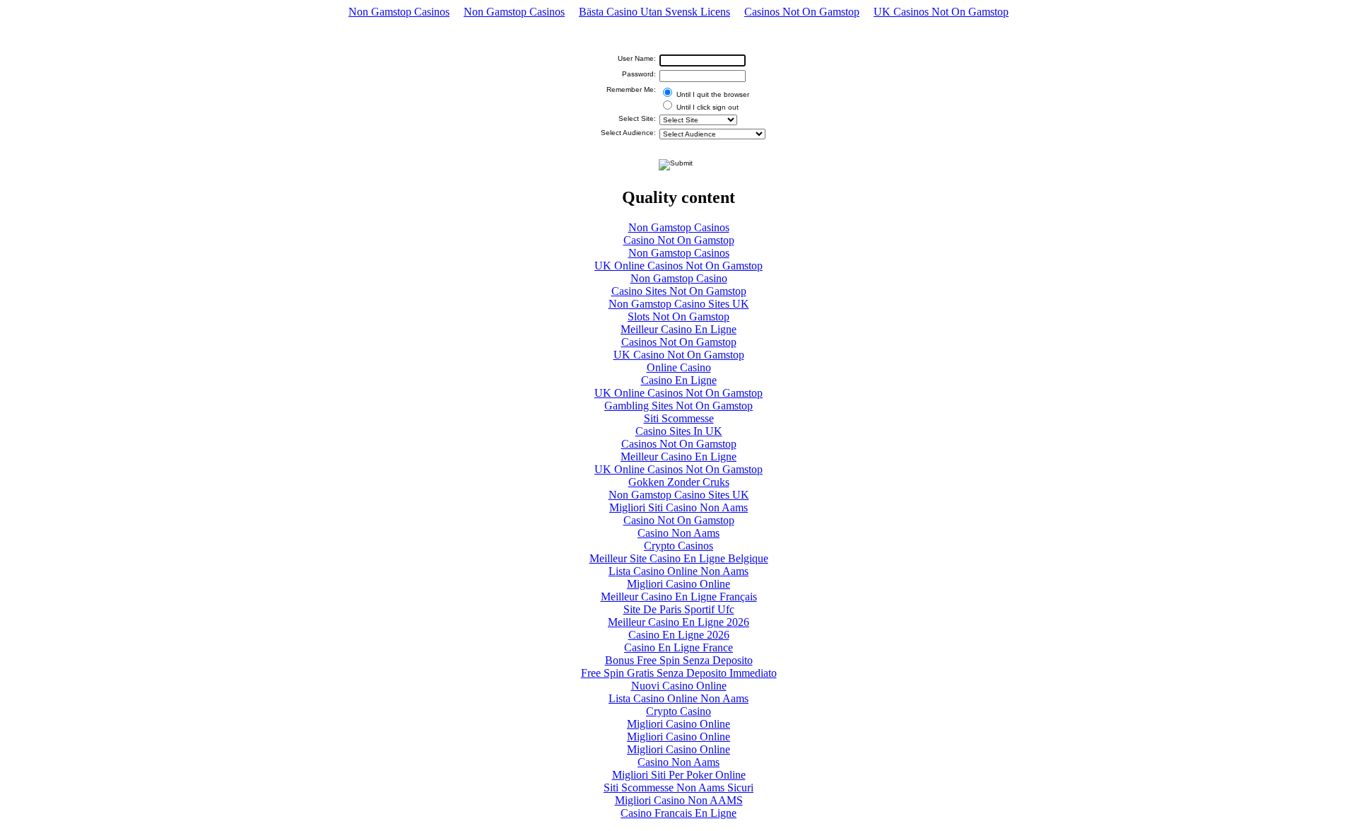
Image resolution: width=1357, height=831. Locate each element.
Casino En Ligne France (678, 647)
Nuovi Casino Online (679, 686)
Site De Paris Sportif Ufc (678, 609)
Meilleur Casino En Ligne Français (679, 597)
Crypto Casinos (678, 546)
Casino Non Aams (678, 533)
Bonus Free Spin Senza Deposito (679, 660)
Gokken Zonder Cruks (678, 482)
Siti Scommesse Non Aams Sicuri (678, 787)
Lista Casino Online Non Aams (678, 571)
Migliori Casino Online (678, 584)
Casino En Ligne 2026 (678, 635)
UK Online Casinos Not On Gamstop (678, 266)
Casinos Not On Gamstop (801, 12)
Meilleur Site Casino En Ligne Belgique (678, 558)
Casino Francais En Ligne (678, 813)
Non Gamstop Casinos (399, 12)
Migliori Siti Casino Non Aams (678, 507)
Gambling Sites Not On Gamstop (678, 406)
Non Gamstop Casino (678, 278)
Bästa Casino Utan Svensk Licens (654, 12)
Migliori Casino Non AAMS (679, 800)
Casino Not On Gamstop (678, 240)
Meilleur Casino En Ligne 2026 (678, 622)
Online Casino (679, 367)
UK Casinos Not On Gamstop (941, 12)
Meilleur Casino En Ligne (678, 329)
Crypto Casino (678, 711)
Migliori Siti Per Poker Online (679, 775)
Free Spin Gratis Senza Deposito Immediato (679, 673)
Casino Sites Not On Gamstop (678, 291)
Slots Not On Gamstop (678, 316)
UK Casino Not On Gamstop (678, 355)
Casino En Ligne (679, 380)
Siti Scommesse (679, 418)
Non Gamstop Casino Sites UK (679, 304)
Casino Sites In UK (678, 431)
